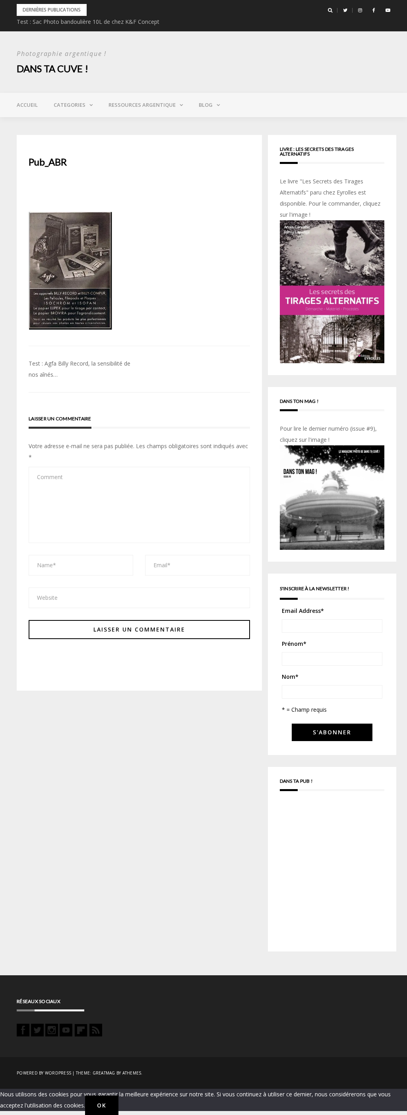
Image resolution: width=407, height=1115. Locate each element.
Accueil (27, 104)
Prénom (294, 643)
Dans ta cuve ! (52, 68)
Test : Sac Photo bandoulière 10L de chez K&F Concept (88, 21)
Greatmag (104, 1073)
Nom (290, 676)
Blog (206, 104)
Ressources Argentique (142, 104)
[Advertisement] (332, 874)
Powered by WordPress (44, 1073)
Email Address (303, 610)
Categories (69, 104)
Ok (102, 1105)
